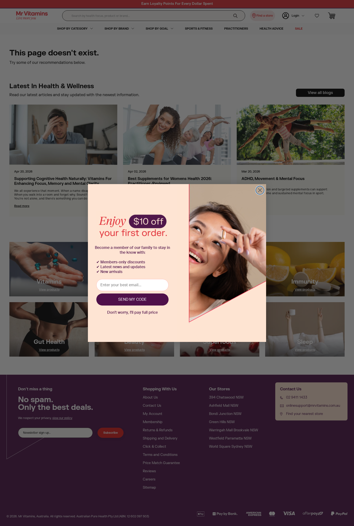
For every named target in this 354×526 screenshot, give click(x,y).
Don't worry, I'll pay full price (132, 312)
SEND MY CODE (132, 299)
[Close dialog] (260, 190)
